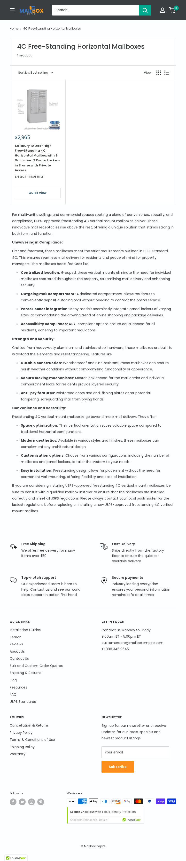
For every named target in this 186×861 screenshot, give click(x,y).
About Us (17, 651)
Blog (13, 680)
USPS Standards (23, 701)
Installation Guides (25, 629)
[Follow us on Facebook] (13, 801)
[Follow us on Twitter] (22, 801)
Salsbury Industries (29, 177)
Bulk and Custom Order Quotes (36, 665)
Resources (18, 687)
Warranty (17, 753)
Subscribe (118, 766)
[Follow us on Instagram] (31, 801)
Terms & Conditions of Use (32, 739)
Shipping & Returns (25, 672)
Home (14, 28)
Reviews (16, 644)
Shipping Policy (22, 746)
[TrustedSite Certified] (105, 815)
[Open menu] (12, 10)
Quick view (37, 192)
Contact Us (19, 658)
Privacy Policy (21, 732)
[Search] (145, 10)
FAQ (13, 694)
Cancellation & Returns (29, 725)
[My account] (162, 10)
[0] (172, 10)
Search (16, 637)
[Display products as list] (166, 72)
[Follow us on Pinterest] (40, 801)
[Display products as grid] (158, 72)
